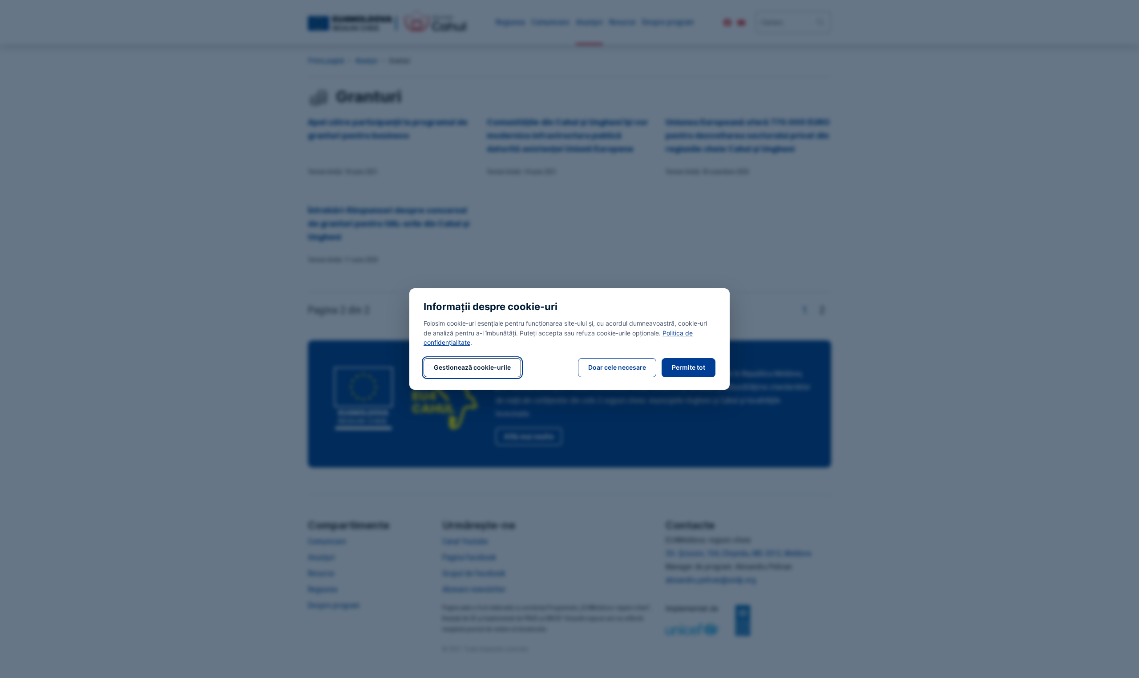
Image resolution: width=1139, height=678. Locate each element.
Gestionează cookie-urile (472, 367)
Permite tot (688, 367)
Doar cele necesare (617, 367)
